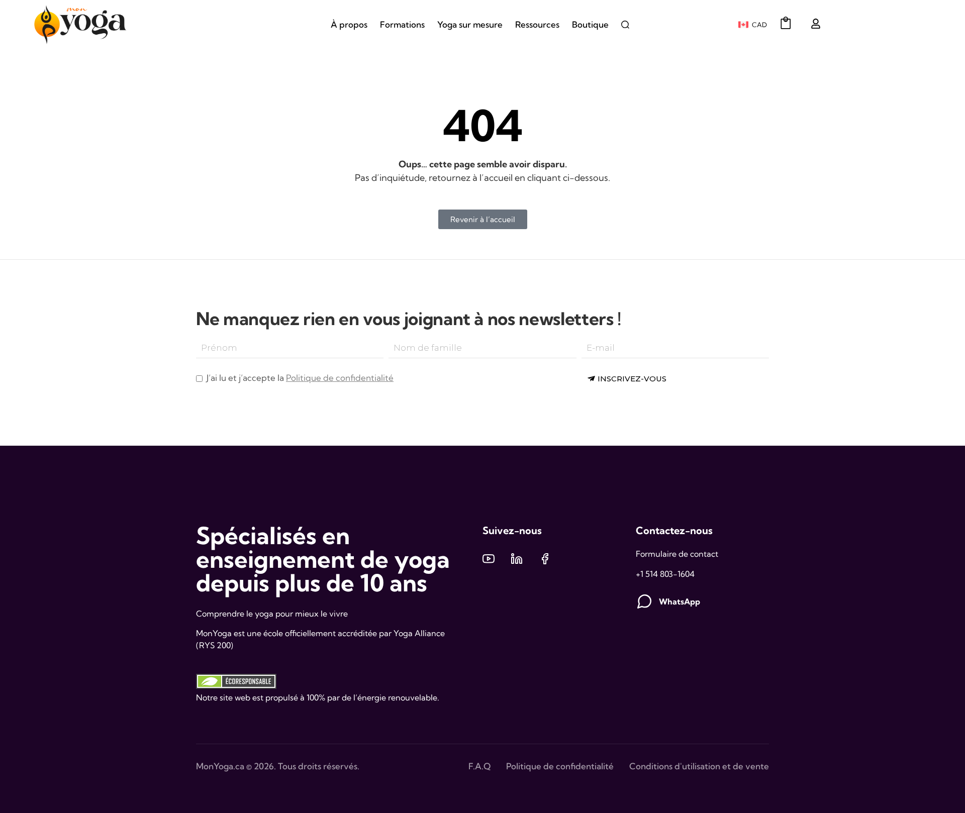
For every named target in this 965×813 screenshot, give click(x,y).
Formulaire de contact (677, 554)
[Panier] (785, 23)
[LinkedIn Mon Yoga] (517, 559)
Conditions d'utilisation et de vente (699, 766)
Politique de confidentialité (340, 377)
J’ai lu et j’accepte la (299, 377)
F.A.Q (479, 766)
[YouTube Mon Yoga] (488, 559)
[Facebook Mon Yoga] (545, 559)
